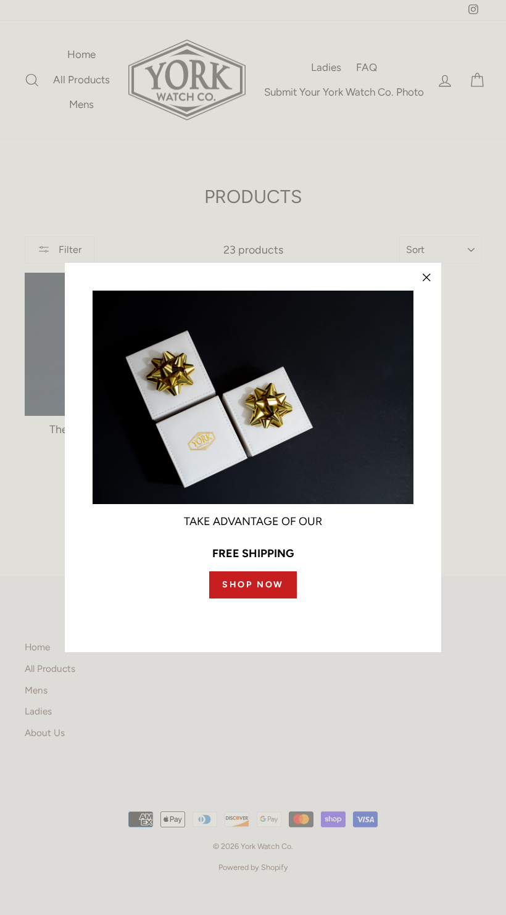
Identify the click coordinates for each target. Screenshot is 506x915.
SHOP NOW (253, 584)
